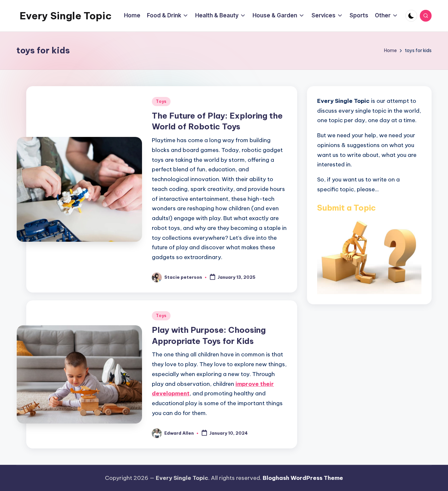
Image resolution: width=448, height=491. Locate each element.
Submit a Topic (346, 207)
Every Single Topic (66, 15)
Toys (161, 101)
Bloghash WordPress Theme (303, 478)
